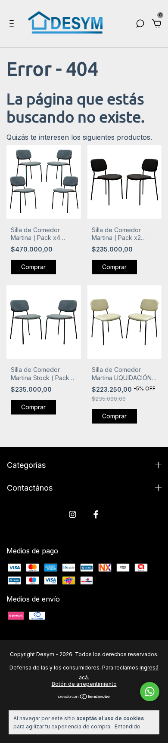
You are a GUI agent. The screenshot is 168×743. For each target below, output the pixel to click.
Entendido (127, 726)
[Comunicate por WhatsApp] (149, 691)
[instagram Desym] (72, 514)
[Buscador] (140, 24)
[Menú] (13, 24)
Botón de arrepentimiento (84, 684)
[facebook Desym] (96, 514)
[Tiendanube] (84, 697)
